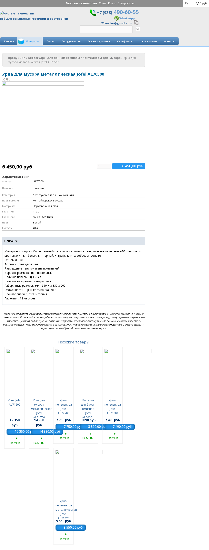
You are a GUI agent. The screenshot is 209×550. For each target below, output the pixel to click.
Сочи (102, 3)
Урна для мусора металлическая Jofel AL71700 (41, 408)
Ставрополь (126, 3)
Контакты (169, 41)
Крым (112, 3)
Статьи (50, 41)
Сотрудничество (71, 41)
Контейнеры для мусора (102, 58)
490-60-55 (118, 12)
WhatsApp (127, 18)
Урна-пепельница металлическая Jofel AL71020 (66, 509)
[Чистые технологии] (17, 14)
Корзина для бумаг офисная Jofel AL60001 (88, 408)
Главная (9, 41)
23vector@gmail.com (116, 23)
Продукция (32, 41)
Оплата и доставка (99, 41)
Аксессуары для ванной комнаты (54, 58)
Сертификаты (124, 41)
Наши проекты (148, 41)
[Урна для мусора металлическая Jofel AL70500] (43, 161)
